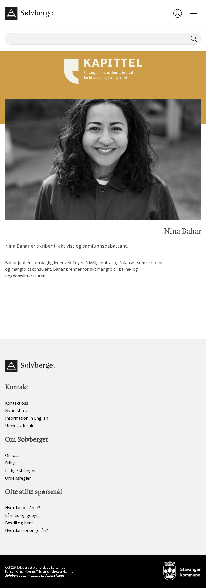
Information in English (26, 418)
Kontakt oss (16, 403)
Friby (10, 463)
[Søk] (193, 39)
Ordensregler (18, 478)
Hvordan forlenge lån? (26, 530)
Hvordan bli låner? (22, 508)
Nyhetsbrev (16, 410)
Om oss (12, 455)
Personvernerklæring (20, 571)
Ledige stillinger (20, 470)
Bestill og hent (19, 523)
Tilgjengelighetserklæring (54, 571)
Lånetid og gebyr (21, 515)
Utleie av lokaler (20, 425)
